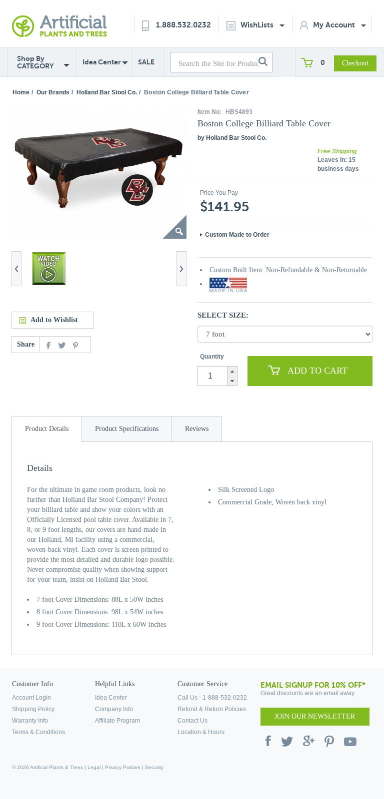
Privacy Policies (122, 767)
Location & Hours (201, 732)
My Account (335, 24)
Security (154, 767)
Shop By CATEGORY (35, 62)
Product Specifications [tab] (126, 428)
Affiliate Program (117, 720)
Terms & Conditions (38, 732)
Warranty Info (30, 720)
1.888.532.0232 (183, 24)
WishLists (258, 24)
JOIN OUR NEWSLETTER (314, 716)
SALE (146, 62)
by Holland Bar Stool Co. (232, 137)
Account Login (31, 697)
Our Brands (53, 92)
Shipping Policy (33, 709)
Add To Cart (318, 371)
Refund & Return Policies (212, 709)
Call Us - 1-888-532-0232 (212, 697)
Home (21, 92)
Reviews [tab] (196, 428)
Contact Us (193, 720)
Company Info (114, 709)
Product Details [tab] (46, 428)
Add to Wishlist (54, 320)
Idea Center (101, 62)
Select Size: (223, 315)
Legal (94, 767)
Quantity (212, 356)
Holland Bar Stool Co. (106, 92)
